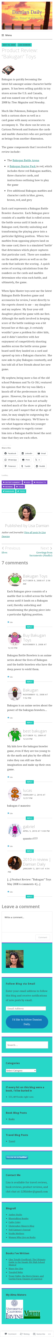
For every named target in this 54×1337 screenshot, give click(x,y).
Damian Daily (27, 12)
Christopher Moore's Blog (21, 1225)
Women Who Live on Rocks (22, 1237)
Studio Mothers (16, 1233)
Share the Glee (16, 1268)
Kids (28, 482)
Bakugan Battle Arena (26, 160)
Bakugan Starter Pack (23, 166)
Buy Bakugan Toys (34, 638)
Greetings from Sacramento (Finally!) (40, 551)
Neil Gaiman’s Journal (19, 1229)
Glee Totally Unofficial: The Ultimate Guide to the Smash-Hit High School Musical (27, 1262)
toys (22, 491)
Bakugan (9, 491)
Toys (21, 487)
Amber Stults (15, 1214)
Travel (12, 1141)
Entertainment (13, 482)
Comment (42, 937)
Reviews (9, 487)
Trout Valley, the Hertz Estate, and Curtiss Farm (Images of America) (26, 1277)
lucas (27, 790)
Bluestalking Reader (19, 1218)
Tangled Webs (16, 1272)
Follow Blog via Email (20, 983)
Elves (11, 550)
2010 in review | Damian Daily (37, 862)
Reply (29, 627)
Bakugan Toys (35, 576)
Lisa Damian (24, 45)
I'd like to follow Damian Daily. (27, 1022)
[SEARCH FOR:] (27, 1045)
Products (41, 482)
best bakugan (35, 731)
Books (12, 1119)
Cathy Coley (14, 1222)
